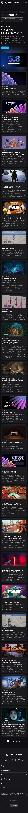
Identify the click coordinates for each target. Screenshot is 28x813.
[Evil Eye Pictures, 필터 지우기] (14, 18)
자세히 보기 (5, 48)
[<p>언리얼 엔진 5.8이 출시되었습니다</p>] (14, 46)
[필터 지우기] (20, 19)
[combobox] (12, 20)
